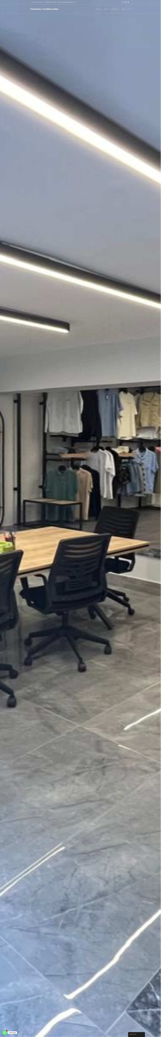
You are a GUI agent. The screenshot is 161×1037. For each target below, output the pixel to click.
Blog (123, 9)
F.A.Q (129, 9)
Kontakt (106, 9)
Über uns (98, 9)
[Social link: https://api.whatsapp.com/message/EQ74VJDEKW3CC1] (123, 2)
